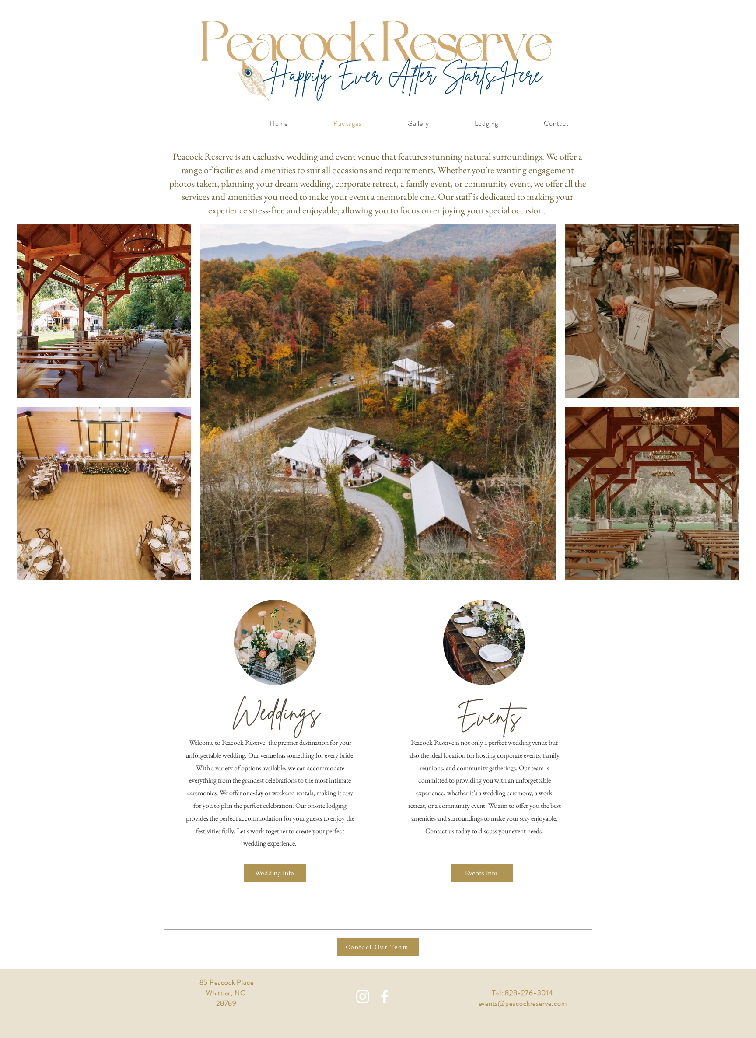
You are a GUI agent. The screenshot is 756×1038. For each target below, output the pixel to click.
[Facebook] (384, 996)
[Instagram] (362, 996)
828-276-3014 (529, 993)
